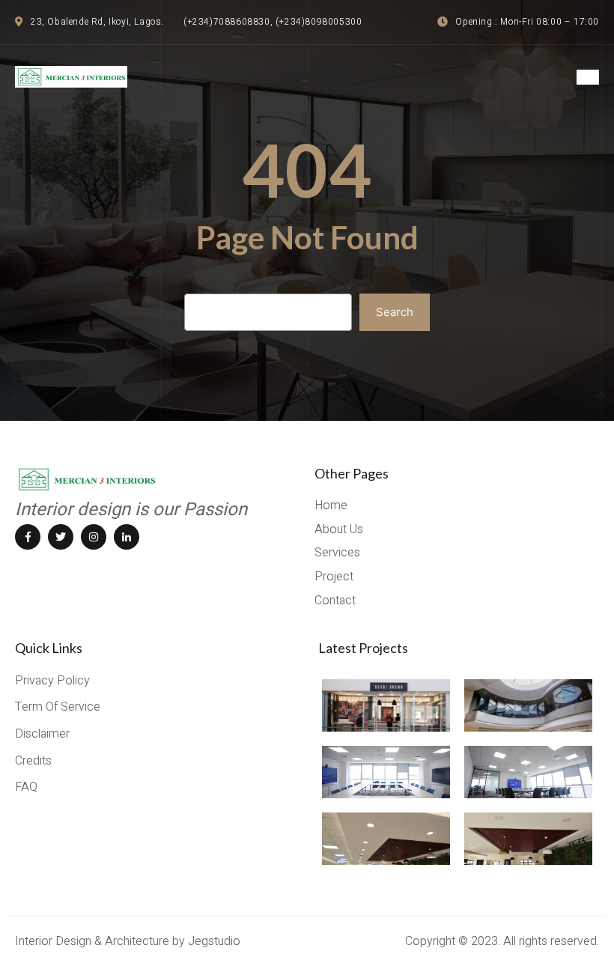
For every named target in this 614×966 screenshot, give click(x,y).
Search (394, 312)
